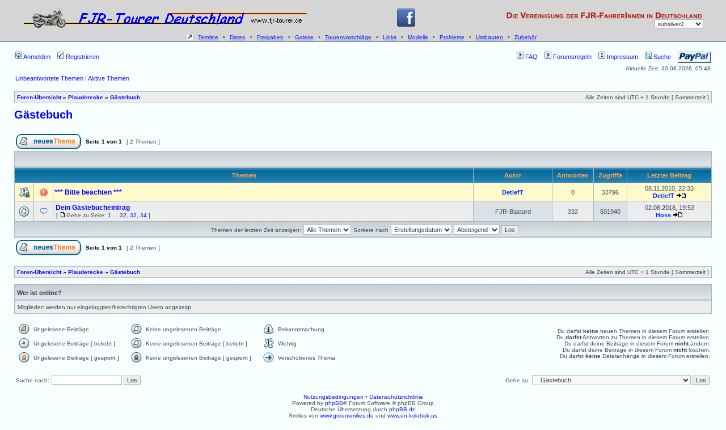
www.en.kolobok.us (412, 415)
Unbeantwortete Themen (49, 78)
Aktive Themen (108, 78)
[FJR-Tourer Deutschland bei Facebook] (406, 25)
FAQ (531, 56)
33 (133, 215)
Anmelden (36, 56)
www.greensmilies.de (347, 415)
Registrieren (81, 56)
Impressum (621, 56)
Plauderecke (85, 97)
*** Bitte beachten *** (88, 192)
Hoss (663, 215)
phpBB (334, 403)
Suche (661, 56)
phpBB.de (402, 409)
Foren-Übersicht (39, 97)
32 (123, 215)
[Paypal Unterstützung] (694, 56)
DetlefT (513, 192)
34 (143, 215)
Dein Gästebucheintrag (93, 208)
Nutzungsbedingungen (333, 397)
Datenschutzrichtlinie (396, 397)
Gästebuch (125, 97)
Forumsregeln (571, 56)
